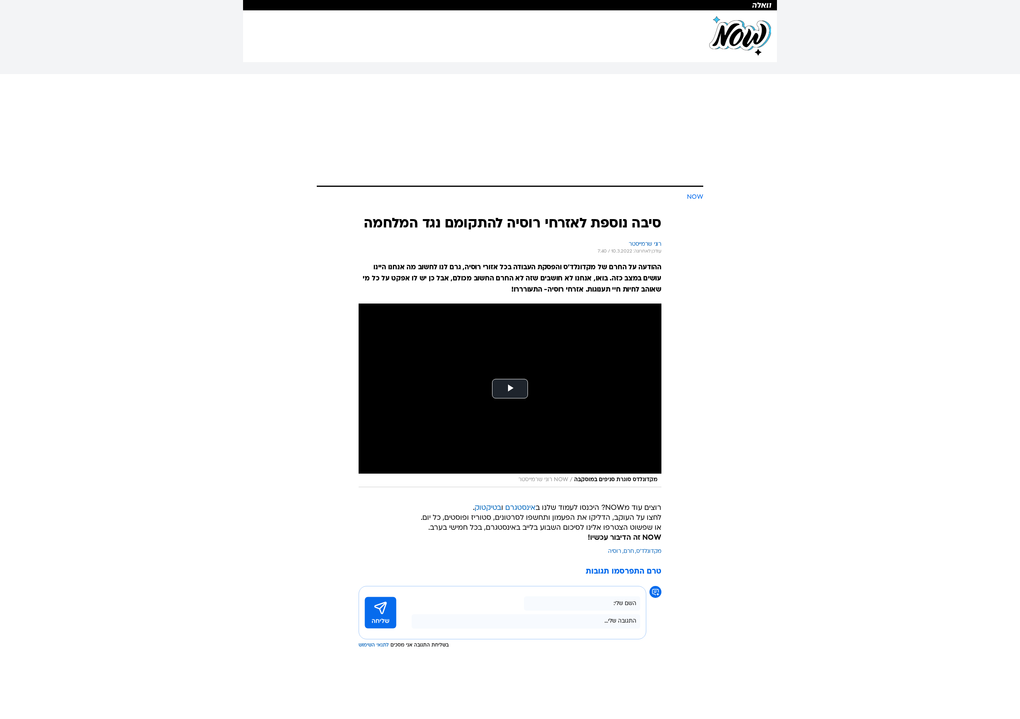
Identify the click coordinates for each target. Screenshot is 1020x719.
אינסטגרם (520, 508)
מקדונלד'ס (648, 551)
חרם (629, 551)
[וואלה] (510, 5)
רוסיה (614, 551)
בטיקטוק (488, 508)
